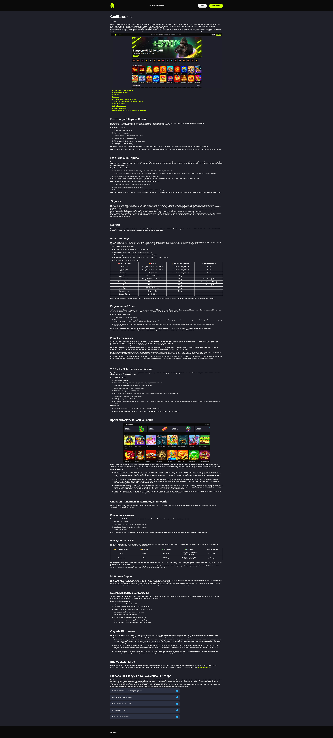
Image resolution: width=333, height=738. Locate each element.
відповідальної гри (203, 667)
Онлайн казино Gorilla (157, 5)
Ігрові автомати (155, 19)
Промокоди (153, 22)
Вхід (151, 9)
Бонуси (152, 15)
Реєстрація (153, 12)
